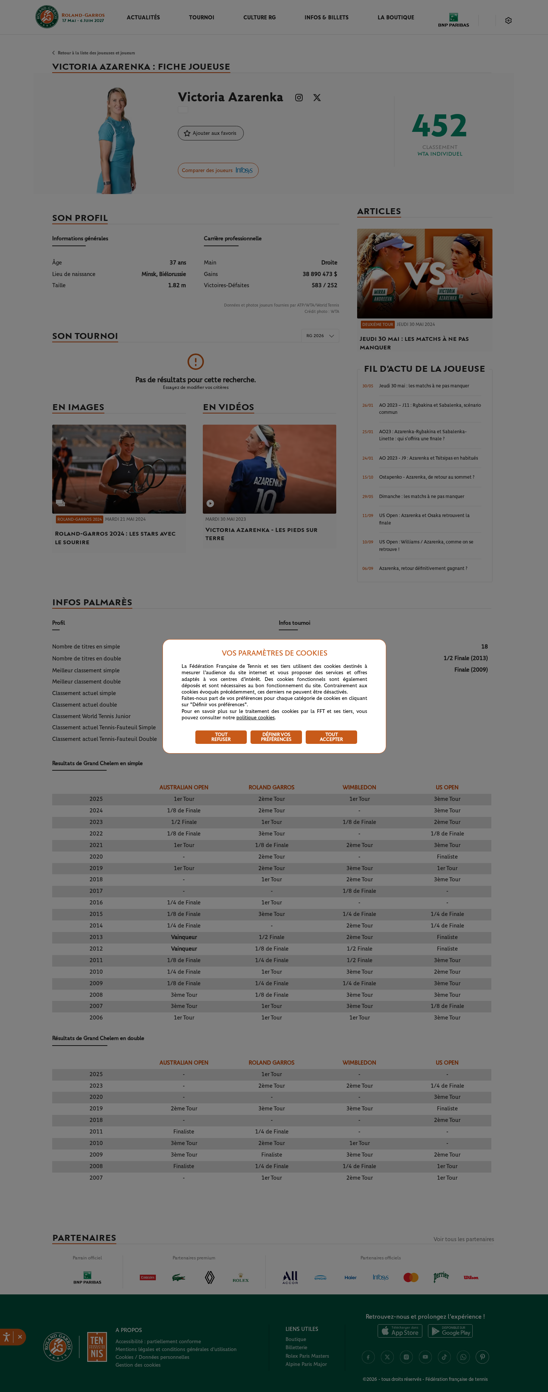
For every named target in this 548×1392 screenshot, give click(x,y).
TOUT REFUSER (221, 737)
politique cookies (255, 717)
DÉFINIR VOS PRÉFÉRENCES (276, 737)
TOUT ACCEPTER (331, 737)
